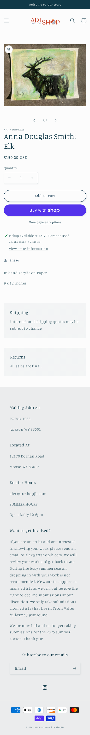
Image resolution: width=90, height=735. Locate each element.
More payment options (45, 222)
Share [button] (14, 260)
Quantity (10, 168)
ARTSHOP (38, 727)
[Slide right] (56, 120)
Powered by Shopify (53, 727)
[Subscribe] (74, 668)
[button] (6, 20)
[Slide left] (34, 120)
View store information (28, 249)
